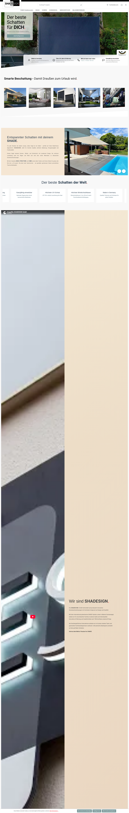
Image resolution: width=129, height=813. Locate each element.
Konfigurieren (96, 811)
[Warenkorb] (121, 5)
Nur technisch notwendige (84, 811)
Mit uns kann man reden (88, 58)
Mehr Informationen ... (54, 810)
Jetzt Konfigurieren (18, 36)
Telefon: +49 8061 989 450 (87, 60)
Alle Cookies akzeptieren (109, 811)
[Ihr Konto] (126, 5)
